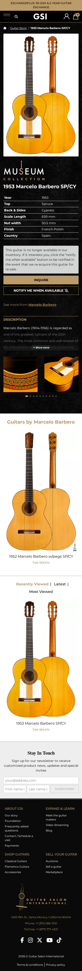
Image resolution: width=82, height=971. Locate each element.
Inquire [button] (41, 280)
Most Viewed (41, 591)
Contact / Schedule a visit (19, 838)
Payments (12, 845)
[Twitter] (39, 940)
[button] (16, 16)
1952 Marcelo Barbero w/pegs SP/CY (41, 556)
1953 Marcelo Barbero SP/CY (41, 723)
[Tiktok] (59, 940)
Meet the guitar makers (56, 817)
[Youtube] (49, 940)
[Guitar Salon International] (40, 16)
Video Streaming (57, 825)
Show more (42, 347)
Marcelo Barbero (42, 305)
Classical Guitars (16, 861)
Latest (60, 584)
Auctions (52, 861)
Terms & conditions (30, 964)
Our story (11, 815)
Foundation (13, 821)
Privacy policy (55, 964)
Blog (49, 830)
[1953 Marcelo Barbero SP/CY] (41, 95)
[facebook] (22, 940)
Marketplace (54, 872)
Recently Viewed (32, 584)
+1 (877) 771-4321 (47, 929)
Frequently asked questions (16, 828)
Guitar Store (18, 28)
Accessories (13, 872)
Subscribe (64, 789)
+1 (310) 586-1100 (46, 923)
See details (41, 562)
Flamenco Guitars (17, 866)
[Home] (4, 28)
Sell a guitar (54, 866)
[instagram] (30, 940)
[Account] (66, 16)
